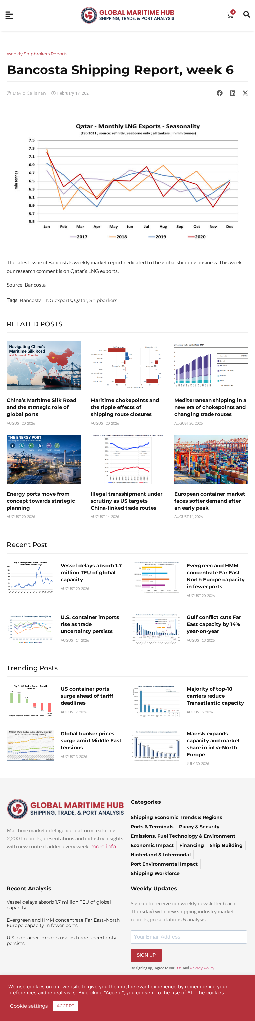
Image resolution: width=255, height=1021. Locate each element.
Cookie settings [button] (29, 1006)
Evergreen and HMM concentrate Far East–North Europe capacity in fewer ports (63, 923)
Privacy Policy (202, 968)
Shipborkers (103, 300)
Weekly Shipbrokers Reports (37, 53)
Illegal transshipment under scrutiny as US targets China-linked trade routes (126, 501)
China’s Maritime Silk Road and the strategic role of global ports (41, 407)
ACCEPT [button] (65, 1005)
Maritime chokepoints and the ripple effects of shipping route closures (125, 407)
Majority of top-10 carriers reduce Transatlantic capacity (215, 696)
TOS (178, 968)
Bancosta (31, 300)
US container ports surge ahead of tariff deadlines (87, 696)
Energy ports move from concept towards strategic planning (41, 501)
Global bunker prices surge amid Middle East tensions (91, 740)
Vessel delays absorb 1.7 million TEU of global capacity (91, 572)
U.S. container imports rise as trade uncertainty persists (90, 624)
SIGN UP (146, 955)
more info (103, 846)
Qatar (80, 300)
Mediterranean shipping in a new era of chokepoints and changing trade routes (210, 407)
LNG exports (57, 300)
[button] (219, 93)
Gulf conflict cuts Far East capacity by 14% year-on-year (214, 624)
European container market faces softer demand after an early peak (209, 501)
